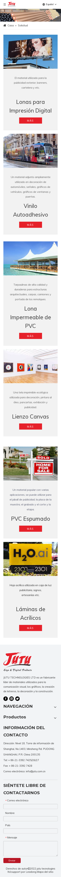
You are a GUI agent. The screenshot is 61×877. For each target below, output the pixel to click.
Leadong (31, 871)
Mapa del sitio (45, 871)
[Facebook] (5, 698)
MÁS (30, 120)
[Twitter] (17, 698)
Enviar (12, 860)
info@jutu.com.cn (35, 771)
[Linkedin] (11, 698)
